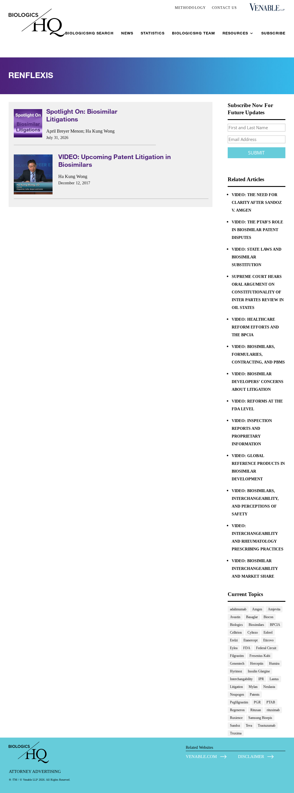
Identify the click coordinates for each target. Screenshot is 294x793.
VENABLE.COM (201, 756)
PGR (257, 702)
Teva (249, 726)
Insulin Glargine (259, 671)
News (127, 33)
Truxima (235, 733)
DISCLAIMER (251, 756)
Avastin (235, 617)
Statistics (153, 33)
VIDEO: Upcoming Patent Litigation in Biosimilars (114, 160)
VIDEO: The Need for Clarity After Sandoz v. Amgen (257, 202)
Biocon (268, 617)
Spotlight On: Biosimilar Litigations (81, 115)
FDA (246, 648)
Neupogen (237, 695)
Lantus (274, 679)
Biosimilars (256, 625)
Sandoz (235, 726)
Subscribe (273, 33)
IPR (261, 679)
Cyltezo (252, 632)
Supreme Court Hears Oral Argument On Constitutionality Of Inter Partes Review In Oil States (258, 292)
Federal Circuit (266, 648)
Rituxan (255, 710)
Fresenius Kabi (259, 656)
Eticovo (268, 640)
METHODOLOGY (190, 8)
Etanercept (250, 640)
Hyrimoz (236, 671)
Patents (255, 695)
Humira (274, 664)
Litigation (236, 687)
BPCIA (275, 625)
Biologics (236, 625)
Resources (235, 33)
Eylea (233, 648)
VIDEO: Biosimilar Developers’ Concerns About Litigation (257, 382)
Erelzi (234, 640)
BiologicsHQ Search (89, 33)
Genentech (237, 664)
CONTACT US (224, 8)
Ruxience (236, 718)
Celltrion (236, 632)
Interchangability (241, 679)
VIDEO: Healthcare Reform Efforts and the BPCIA (255, 327)
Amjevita (274, 609)
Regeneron (237, 710)
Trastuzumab (266, 726)
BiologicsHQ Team (193, 33)
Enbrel (268, 632)
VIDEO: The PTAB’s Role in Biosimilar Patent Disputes (257, 230)
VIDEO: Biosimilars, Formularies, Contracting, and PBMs (258, 354)
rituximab (273, 710)
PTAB (270, 702)
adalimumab (238, 609)
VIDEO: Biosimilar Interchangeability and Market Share (255, 569)
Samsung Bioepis (260, 718)
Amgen (257, 609)
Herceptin (256, 664)
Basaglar (252, 617)
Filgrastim (237, 656)
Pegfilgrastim (239, 702)
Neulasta (269, 687)
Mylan (253, 687)
